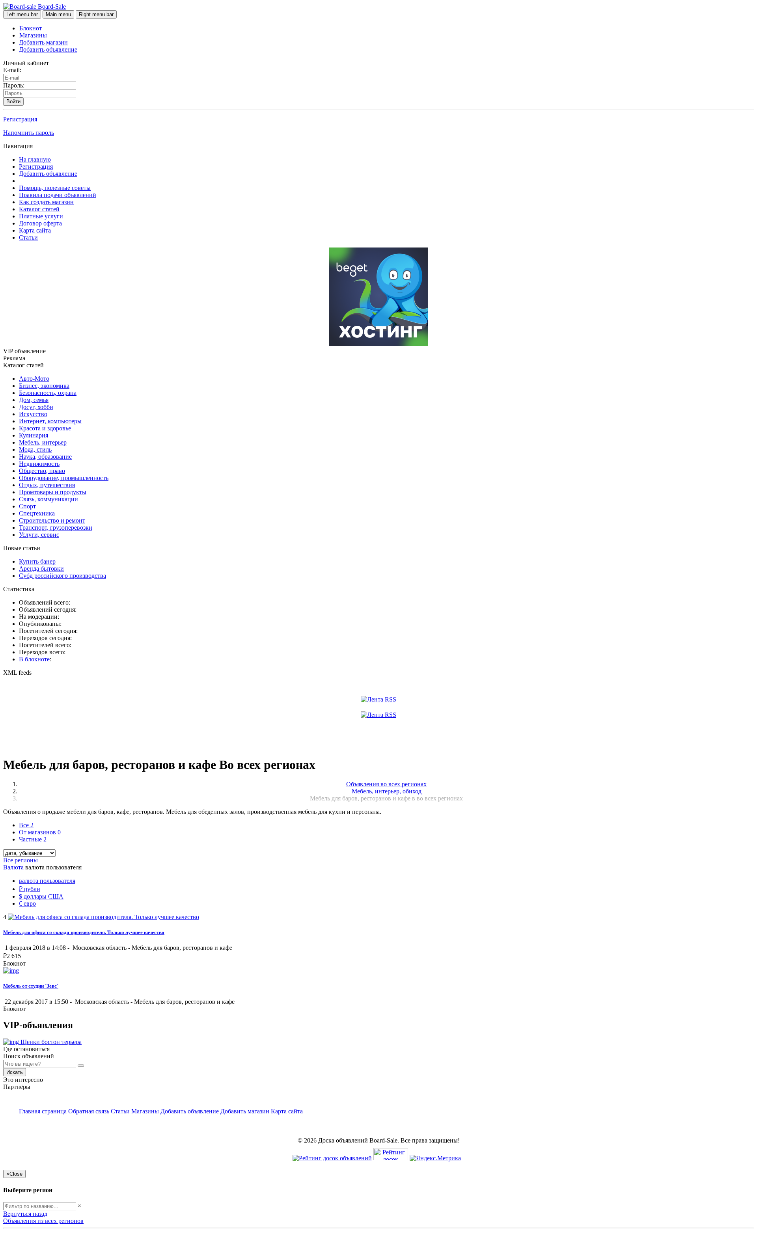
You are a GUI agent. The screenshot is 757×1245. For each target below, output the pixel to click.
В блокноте (34, 659)
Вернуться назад (25, 1213)
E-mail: (12, 70)
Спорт (27, 506)
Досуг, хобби (36, 407)
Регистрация (20, 119)
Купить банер (37, 561)
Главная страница (43, 1111)
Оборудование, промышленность (63, 478)
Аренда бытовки (41, 568)
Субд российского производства (62, 575)
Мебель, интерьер (43, 442)
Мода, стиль (35, 449)
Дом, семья (33, 399)
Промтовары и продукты (52, 492)
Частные (33, 839)
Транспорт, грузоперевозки (55, 527)
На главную (35, 159)
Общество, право (42, 470)
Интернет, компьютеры (50, 421)
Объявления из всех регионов (43, 1220)
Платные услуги (41, 216)
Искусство (33, 414)
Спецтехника (37, 513)
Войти (13, 101)
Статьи (28, 237)
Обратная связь (88, 1111)
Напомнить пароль (28, 132)
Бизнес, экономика (44, 385)
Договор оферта (40, 223)
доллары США (41, 896)
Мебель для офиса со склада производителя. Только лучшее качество (83, 932)
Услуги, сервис (39, 534)
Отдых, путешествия (47, 485)
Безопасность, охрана (47, 392)
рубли (29, 889)
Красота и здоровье (45, 428)
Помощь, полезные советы (55, 187)
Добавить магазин (43, 42)
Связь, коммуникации (48, 499)
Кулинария (33, 435)
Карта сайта (35, 230)
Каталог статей (39, 209)
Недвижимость (39, 463)
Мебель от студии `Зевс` (30, 986)
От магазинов (40, 832)
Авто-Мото (34, 378)
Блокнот (30, 28)
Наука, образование (45, 456)
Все (26, 825)
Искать (14, 1072)
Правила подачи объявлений (57, 195)
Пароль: (13, 85)
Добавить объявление (48, 49)
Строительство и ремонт (52, 520)
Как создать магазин (46, 202)
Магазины (33, 35)
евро (27, 903)
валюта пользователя (47, 880)
